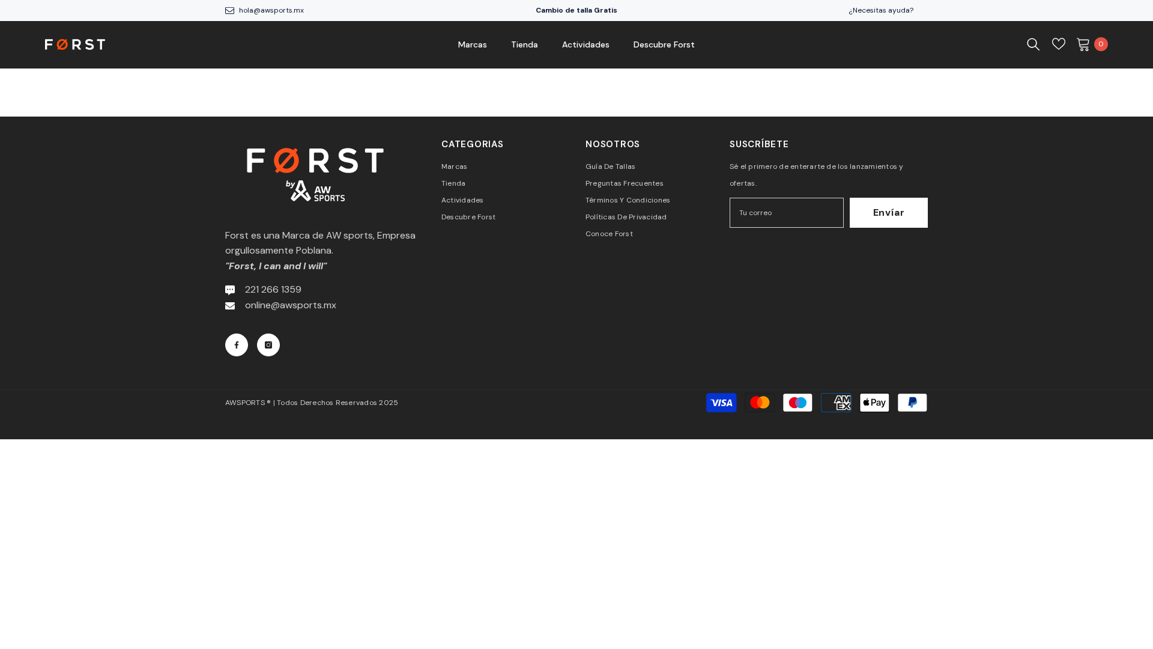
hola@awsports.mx (271, 10)
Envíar (889, 212)
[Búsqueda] (1033, 43)
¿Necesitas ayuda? (881, 10)
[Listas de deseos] (1058, 43)
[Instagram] (268, 345)
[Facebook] (236, 345)
